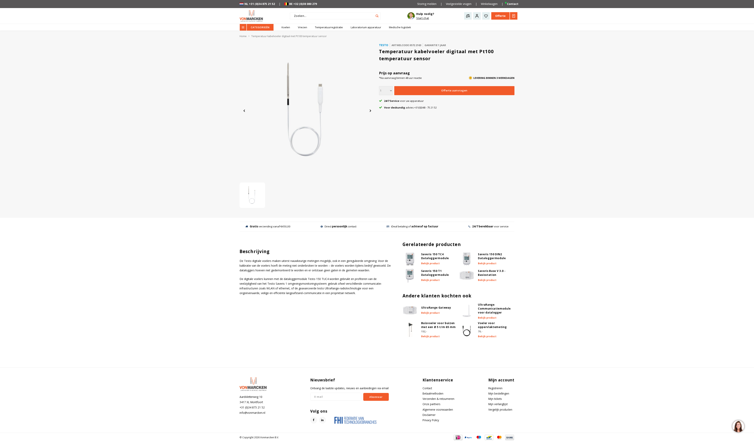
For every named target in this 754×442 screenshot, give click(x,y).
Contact (512, 4)
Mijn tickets (495, 399)
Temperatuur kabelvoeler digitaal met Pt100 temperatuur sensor (289, 36)
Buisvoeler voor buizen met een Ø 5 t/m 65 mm (438, 325)
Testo (383, 45)
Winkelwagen (489, 4)
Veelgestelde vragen (458, 4)
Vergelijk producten (500, 409)
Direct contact (340, 226)
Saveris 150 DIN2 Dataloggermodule (492, 256)
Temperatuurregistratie (329, 27)
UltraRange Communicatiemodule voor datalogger (494, 308)
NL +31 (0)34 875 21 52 (259, 4)
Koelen (286, 27)
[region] (738, 426)
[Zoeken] (377, 16)
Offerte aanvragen (454, 90)
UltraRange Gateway (436, 307)
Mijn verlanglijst (498, 404)
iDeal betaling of (414, 226)
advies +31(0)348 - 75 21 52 (410, 107)
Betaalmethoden (433, 393)
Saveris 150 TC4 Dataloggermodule (435, 256)
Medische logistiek (400, 27)
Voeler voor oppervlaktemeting (492, 325)
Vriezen (302, 27)
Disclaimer (429, 415)
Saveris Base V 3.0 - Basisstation (491, 273)
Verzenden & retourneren (438, 399)
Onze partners (431, 404)
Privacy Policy (431, 420)
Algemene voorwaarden (438, 409)
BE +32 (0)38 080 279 (303, 4)
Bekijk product (430, 263)
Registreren (495, 388)
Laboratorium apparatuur (366, 27)
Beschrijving (255, 251)
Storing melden (426, 4)
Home (243, 36)
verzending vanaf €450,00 (270, 226)
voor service (490, 226)
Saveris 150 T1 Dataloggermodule (435, 273)
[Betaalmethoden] (458, 437)
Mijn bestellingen (498, 393)
